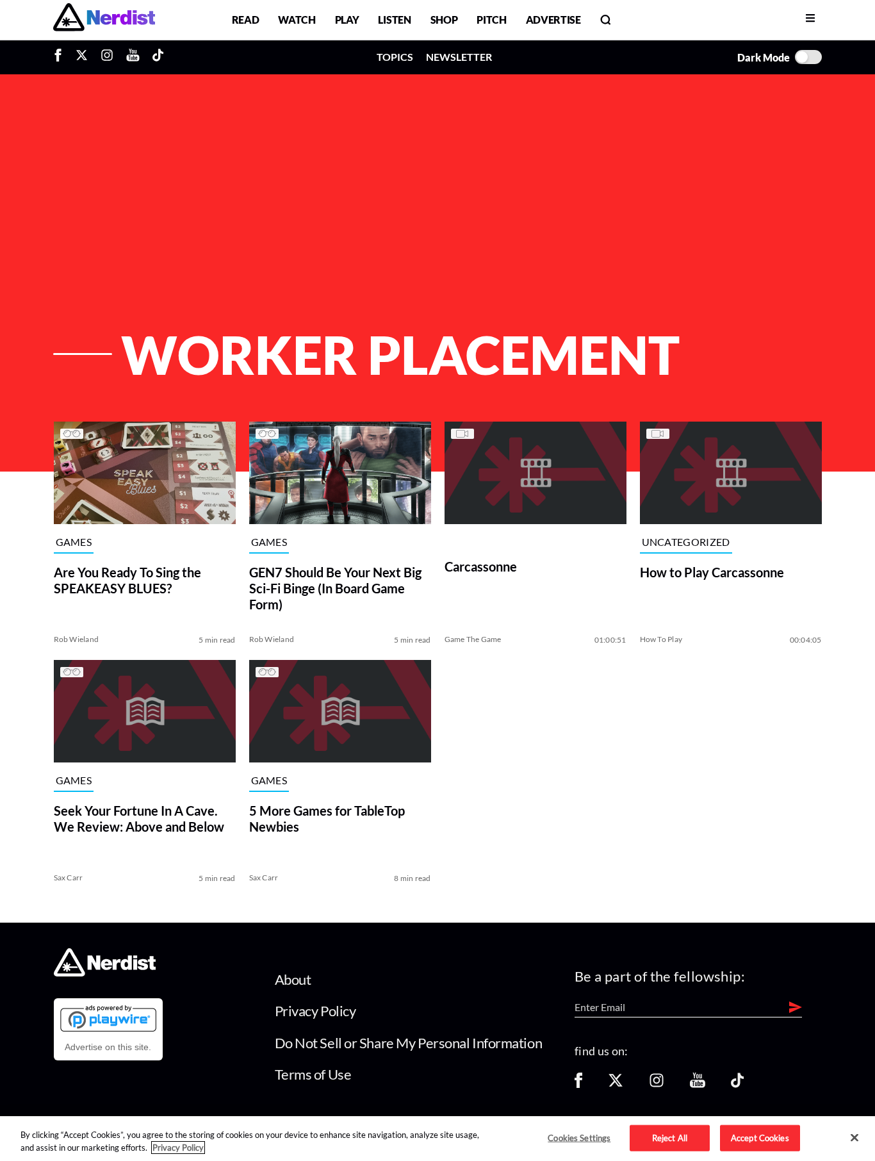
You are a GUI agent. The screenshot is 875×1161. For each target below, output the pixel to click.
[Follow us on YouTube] (697, 1084)
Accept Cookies (760, 1137)
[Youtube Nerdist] (133, 57)
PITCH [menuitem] (491, 19)
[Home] (105, 972)
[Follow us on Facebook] (578, 1084)
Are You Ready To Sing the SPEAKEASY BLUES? (127, 580)
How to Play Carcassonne (712, 572)
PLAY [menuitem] (347, 19)
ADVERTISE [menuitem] (553, 19)
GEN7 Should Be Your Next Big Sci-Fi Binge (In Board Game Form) (335, 588)
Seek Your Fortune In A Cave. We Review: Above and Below (139, 818)
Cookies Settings (579, 1137)
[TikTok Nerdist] (158, 57)
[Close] (854, 1138)
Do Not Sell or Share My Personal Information (409, 1042)
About (293, 979)
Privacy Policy (315, 1010)
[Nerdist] (104, 19)
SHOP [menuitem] (444, 19)
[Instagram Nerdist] (107, 57)
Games (74, 542)
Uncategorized (686, 542)
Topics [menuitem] (395, 57)
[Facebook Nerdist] (61, 57)
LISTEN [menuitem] (394, 19)
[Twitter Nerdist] (81, 57)
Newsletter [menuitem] (459, 57)
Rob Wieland (76, 639)
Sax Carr (68, 877)
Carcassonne (481, 566)
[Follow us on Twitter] (615, 1084)
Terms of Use (313, 1074)
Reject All (669, 1137)
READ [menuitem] (245, 19)
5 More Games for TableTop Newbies (327, 818)
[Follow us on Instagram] (656, 1084)
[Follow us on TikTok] (737, 1084)
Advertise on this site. (108, 1047)
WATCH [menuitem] (296, 19)
